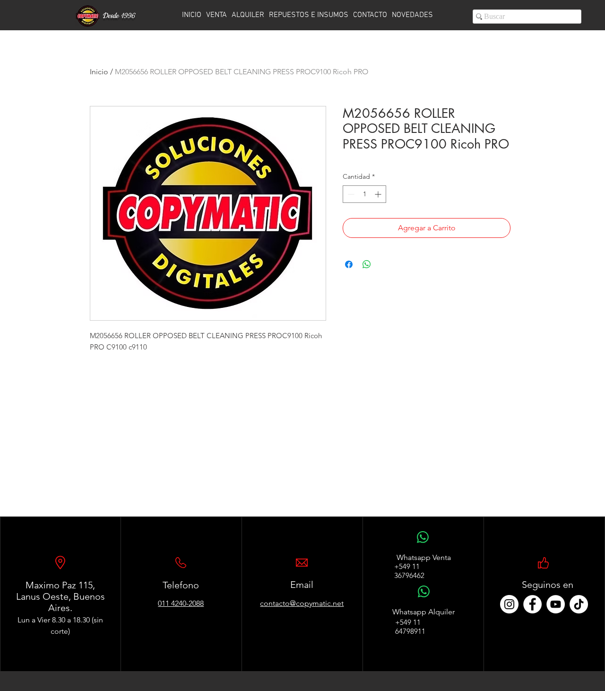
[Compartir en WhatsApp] (366, 264)
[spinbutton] (364, 194)
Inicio (99, 71)
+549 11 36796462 (409, 571)
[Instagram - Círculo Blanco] (509, 604)
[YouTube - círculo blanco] (555, 604)
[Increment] (379, 194)
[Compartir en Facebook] (348, 264)
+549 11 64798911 (410, 627)
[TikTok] (579, 604)
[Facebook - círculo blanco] (532, 604)
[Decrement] (350, 194)
